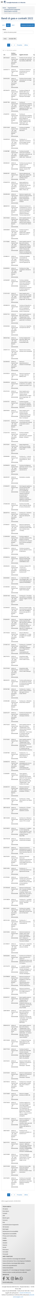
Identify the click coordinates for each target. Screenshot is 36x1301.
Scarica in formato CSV (27, 25)
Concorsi (5, 1220)
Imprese (5, 1245)
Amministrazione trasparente (12, 9)
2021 (3, 25)
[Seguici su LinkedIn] (17, 1279)
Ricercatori (5, 1249)
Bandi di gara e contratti (10, 11)
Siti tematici (6, 1227)
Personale (5, 1254)
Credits (4, 1238)
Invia (5, 38)
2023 (13, 25)
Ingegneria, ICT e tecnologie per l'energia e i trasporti (17, 1270)
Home (4, 7)
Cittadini (5, 1243)
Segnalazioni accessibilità (9, 1233)
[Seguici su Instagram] (12, 1279)
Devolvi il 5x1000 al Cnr (25, 1292)
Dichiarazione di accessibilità (10, 1231)
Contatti (5, 1213)
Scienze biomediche (8, 1267)
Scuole (4, 1247)
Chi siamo (5, 1209)
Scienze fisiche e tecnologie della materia (13, 1263)
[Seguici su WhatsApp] (21, 1279)
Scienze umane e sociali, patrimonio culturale (15, 1272)
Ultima (26, 45)
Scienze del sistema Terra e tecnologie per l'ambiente (17, 1261)
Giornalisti (5, 1252)
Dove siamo (6, 1211)
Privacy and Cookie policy (9, 1236)
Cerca (4, 29)
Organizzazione (12, 7)
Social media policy (8, 1282)
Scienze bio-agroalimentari (10, 1265)
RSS (4, 1222)
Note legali (5, 1229)
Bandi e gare (6, 1218)
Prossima (19, 45)
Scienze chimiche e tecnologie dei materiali (14, 1258)
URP (4, 1215)
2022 (8, 25)
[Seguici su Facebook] (4, 1279)
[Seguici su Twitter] (8, 1279)
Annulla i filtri (12, 38)
